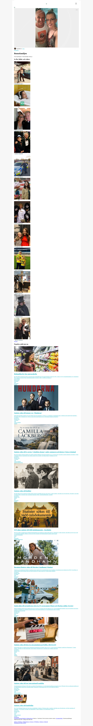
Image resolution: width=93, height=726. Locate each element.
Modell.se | (20, 721)
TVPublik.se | (37, 721)
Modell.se (24, 718)
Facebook (16, 718)
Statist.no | (42, 721)
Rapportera (16, 50)
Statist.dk (46, 721)
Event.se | (32, 721)
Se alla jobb (16, 717)
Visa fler (15, 341)
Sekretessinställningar (67, 718)
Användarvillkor (59, 718)
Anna (23, 48)
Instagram (20, 718)
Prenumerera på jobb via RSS (20, 723)
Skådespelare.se (30, 718)
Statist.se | (16, 721)
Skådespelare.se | (26, 721)
